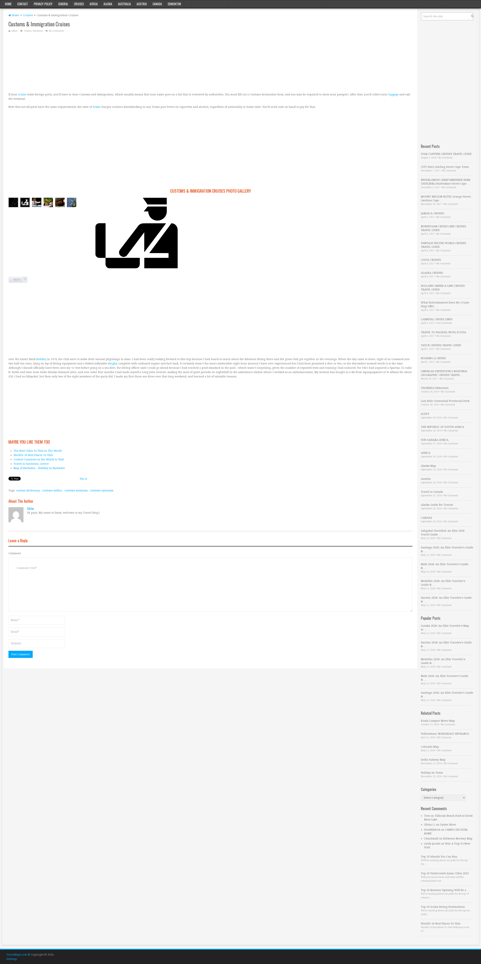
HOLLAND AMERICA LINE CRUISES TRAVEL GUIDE (443, 287)
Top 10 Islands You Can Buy (439, 856)
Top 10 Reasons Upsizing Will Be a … (445, 890)
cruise (22, 94)
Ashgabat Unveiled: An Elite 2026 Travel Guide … (442, 532)
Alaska (108, 4)
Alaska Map (428, 465)
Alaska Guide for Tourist (437, 504)
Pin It (83, 478)
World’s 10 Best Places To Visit (33, 455)
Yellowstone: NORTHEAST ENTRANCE (445, 733)
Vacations (38, 31)
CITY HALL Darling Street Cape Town (445, 166)
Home (8, 4)
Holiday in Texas (432, 772)
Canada (157, 4)
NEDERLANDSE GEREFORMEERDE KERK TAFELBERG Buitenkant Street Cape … (445, 181)
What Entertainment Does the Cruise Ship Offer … (445, 304)
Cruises (79, 4)
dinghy (112, 363)
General (63, 4)
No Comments (56, 31)
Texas (96, 106)
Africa (94, 4)
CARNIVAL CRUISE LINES (436, 319)
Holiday (41, 359)
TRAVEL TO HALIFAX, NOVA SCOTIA (443, 332)
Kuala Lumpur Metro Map (438, 720)
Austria (142, 4)
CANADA (426, 517)
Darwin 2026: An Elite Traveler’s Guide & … (446, 599)
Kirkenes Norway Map (457, 838)
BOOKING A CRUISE (433, 358)
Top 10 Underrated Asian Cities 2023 (445, 873)
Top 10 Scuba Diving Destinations (443, 906)
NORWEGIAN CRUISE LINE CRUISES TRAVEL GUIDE (443, 228)
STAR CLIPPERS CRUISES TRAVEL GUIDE (446, 153)
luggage (393, 94)
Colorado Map (430, 746)
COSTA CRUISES (431, 259)
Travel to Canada (432, 491)
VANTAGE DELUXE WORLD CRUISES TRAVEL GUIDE (443, 245)
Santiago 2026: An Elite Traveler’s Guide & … (447, 549)
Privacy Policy (43, 4)
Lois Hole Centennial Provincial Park (445, 400)
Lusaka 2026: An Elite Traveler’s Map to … (445, 627)
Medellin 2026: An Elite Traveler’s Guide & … (443, 582)
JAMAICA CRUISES (432, 213)
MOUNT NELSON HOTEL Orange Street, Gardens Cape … (446, 198)
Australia (124, 4)
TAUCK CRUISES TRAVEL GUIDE (441, 345)
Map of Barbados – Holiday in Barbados (39, 468)
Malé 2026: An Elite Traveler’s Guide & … (444, 566)
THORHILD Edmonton (435, 387)
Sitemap (11, 958)
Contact (22, 4)
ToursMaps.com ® (18, 954)
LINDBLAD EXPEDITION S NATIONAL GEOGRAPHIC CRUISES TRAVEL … (444, 373)
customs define (52, 490)
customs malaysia (76, 490)
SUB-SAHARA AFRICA (434, 439)
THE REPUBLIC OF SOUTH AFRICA (442, 426)
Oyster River (448, 824)
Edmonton (174, 4)
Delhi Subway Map (433, 759)
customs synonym (101, 490)
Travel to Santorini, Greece (31, 463)
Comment (14, 553)
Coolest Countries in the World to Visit (39, 459)
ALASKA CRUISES (432, 272)
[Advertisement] (121, 62)
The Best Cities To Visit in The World (38, 450)
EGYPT (425, 413)
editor (14, 31)
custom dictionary (28, 490)
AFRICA (425, 452)
